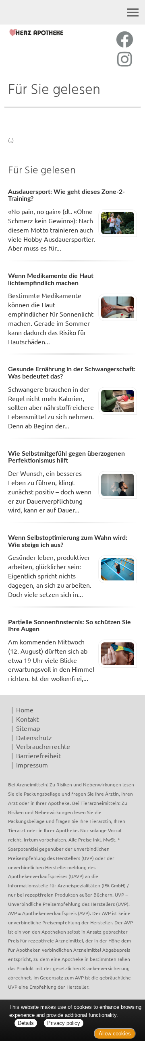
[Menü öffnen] (133, 12)
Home (24, 710)
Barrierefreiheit (38, 755)
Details (26, 1023)
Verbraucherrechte (43, 746)
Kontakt (27, 719)
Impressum (32, 765)
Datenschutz (34, 737)
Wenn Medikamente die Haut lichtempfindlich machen (50, 279)
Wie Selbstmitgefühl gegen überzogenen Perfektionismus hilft (66, 457)
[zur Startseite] (36, 32)
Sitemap (28, 728)
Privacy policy (63, 1023)
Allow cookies (115, 1034)
